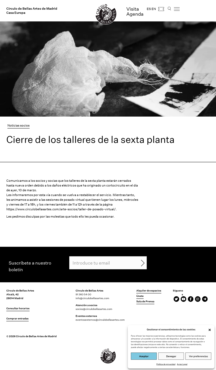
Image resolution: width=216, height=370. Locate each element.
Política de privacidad (165, 364)
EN (153, 9)
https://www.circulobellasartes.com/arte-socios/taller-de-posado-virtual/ (61, 209)
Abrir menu (177, 10)
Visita (132, 9)
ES (149, 9)
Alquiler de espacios (148, 290)
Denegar (171, 356)
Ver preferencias (198, 356)
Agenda (135, 14)
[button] (209, 329)
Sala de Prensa (145, 301)
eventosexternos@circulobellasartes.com (100, 319)
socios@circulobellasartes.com (94, 309)
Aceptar (143, 356)
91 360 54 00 (83, 294)
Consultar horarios (18, 308)
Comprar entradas (161, 10)
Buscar (169, 9)
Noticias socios (18, 125)
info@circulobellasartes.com (92, 298)
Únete (140, 296)
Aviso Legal (182, 364)
